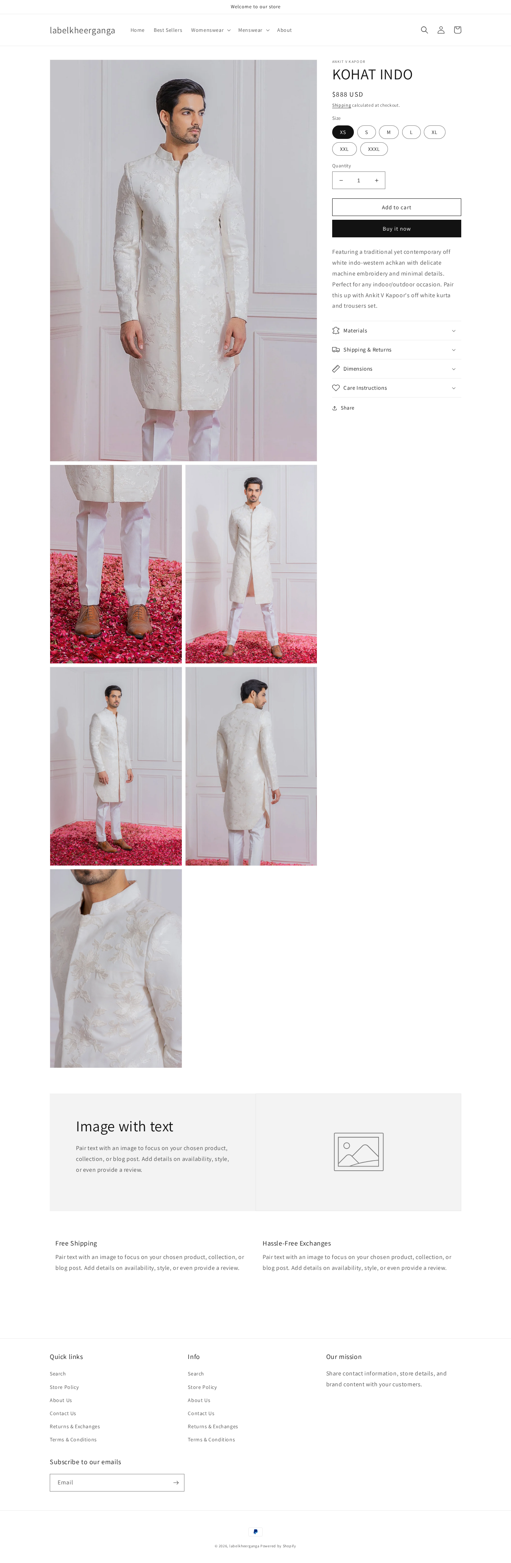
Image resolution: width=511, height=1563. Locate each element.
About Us (61, 1400)
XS (343, 132)
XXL (344, 149)
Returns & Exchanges (75, 1426)
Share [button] (348, 407)
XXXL (374, 149)
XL (435, 132)
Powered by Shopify (278, 1546)
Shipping (341, 105)
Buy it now (397, 228)
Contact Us (63, 1413)
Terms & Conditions (73, 1439)
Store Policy (64, 1387)
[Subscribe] (176, 1482)
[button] (210, 30)
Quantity (341, 165)
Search (58, 1373)
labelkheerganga (244, 1546)
